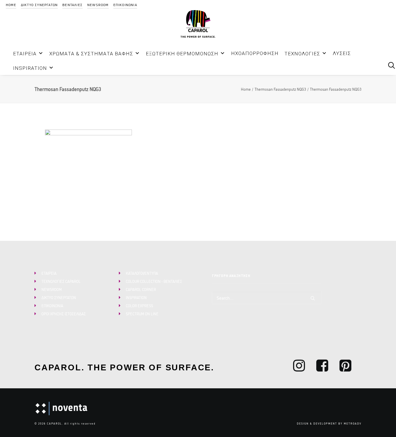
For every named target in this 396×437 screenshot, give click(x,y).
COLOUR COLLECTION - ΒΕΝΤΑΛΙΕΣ (154, 281)
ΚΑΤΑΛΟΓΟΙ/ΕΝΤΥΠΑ (142, 273)
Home (246, 89)
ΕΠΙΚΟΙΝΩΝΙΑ (125, 4)
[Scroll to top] (385, 425)
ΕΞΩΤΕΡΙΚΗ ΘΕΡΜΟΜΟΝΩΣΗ (182, 54)
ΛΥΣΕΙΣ (342, 53)
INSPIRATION (30, 68)
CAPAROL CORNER (141, 289)
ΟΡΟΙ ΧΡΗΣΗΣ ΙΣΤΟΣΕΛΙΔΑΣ (63, 313)
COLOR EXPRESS (139, 305)
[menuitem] (11, 4)
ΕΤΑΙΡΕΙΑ (25, 54)
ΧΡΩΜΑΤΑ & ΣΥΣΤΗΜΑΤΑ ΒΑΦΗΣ (91, 54)
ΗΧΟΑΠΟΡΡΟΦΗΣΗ (255, 53)
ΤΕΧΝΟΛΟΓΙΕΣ (302, 54)
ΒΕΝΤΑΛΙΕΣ (72, 4)
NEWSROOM (98, 4)
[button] (375, 64)
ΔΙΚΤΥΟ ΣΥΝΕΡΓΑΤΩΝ (39, 4)
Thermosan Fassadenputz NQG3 (280, 89)
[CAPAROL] (198, 24)
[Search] (266, 297)
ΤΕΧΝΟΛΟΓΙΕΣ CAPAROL (61, 281)
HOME (11, 4)
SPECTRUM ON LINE (142, 313)
